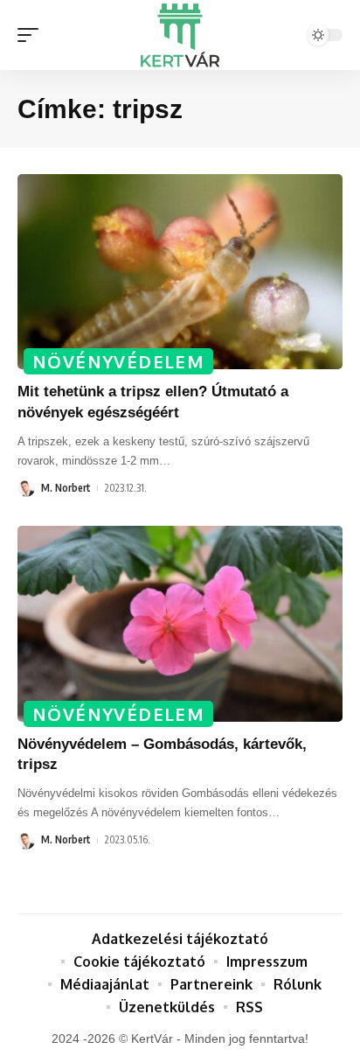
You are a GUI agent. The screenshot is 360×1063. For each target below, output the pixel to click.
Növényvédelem (118, 361)
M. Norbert (66, 487)
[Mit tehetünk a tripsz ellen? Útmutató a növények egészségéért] (180, 271)
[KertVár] (180, 35)
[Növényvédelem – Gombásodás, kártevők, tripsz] (180, 623)
